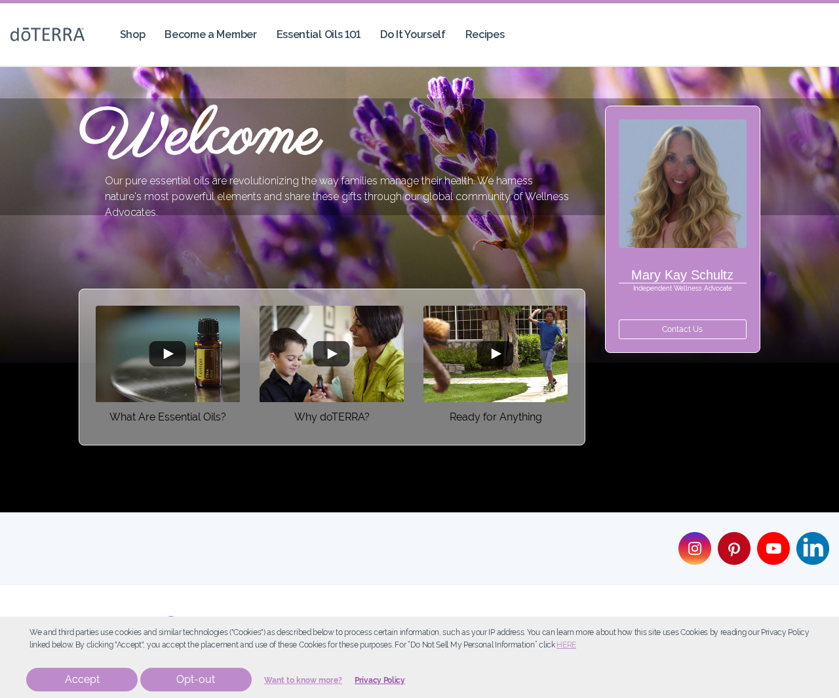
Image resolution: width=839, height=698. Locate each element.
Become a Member (210, 34)
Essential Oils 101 (319, 34)
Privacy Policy (380, 680)
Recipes (485, 34)
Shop (133, 34)
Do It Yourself (413, 34)
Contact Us (682, 329)
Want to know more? (303, 680)
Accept (82, 679)
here (566, 644)
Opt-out (195, 679)
